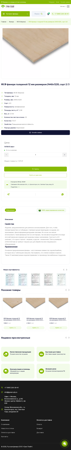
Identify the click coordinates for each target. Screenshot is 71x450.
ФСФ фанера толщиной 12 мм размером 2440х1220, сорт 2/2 (57, 319)
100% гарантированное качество (53, 210)
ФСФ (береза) (21, 21)
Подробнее (14, 187)
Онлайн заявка (65, 2)
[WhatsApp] (62, 194)
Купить (36, 169)
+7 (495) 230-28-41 (61, 14)
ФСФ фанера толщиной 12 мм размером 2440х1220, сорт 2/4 (35, 319)
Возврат (40, 428)
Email (57, 2)
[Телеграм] (8, 194)
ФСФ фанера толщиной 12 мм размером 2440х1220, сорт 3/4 (12, 319)
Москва (62, 6)
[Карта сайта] (69, 446)
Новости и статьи (7, 428)
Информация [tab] (10, 210)
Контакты (4, 436)
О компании (5, 424)
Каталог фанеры (12, 14)
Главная (3, 21)
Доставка (40, 432)
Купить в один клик (35, 175)
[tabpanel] (35, 237)
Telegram (52, 2)
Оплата (39, 424)
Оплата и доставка (8, 432)
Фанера (11, 21)
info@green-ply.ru (10, 392)
